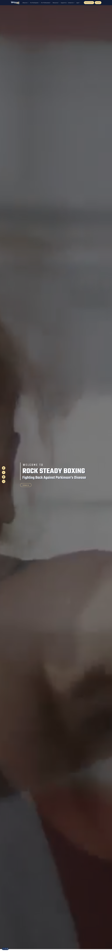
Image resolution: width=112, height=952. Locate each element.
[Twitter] (3, 468)
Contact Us (70, 2)
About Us (25, 2)
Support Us (64, 2)
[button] (3, 949)
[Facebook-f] (3, 472)
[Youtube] (3, 477)
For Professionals (45, 2)
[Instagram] (3, 481)
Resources (55, 2)
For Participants (34, 2)
